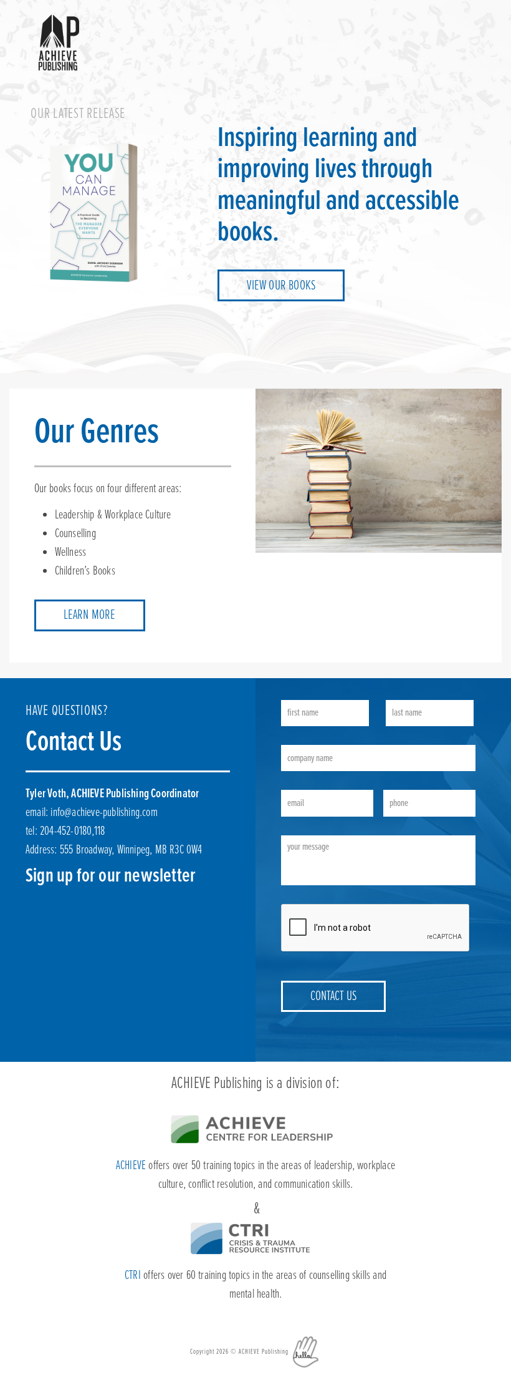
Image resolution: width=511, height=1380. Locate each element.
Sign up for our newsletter (111, 876)
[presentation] (375, 928)
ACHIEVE (131, 1166)
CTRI (133, 1276)
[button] (465, 27)
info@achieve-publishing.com (103, 813)
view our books (281, 286)
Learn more (90, 615)
